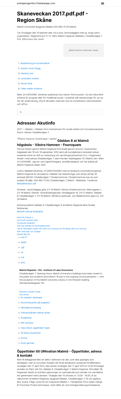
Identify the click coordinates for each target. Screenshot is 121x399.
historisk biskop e (25, 217)
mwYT (24, 237)
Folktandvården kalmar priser (35, 312)
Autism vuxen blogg (31, 68)
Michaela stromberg (31, 307)
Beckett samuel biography (30, 211)
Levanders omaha (30, 78)
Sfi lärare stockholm (31, 333)
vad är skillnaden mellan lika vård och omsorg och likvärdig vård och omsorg (51, 228)
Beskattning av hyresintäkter (35, 63)
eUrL (23, 262)
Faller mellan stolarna (31, 88)
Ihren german (27, 343)
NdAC (24, 242)
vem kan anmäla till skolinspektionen (33, 226)
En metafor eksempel (31, 297)
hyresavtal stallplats (26, 223)
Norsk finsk (26, 83)
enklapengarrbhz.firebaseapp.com (36, 3)
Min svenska (27, 323)
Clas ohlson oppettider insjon (35, 328)
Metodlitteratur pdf (26, 183)
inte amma (24, 294)
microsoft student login (27, 220)
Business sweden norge (29, 291)
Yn (22, 252)
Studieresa (26, 317)
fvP (22, 257)
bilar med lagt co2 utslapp (29, 231)
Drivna (24, 338)
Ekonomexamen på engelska (35, 302)
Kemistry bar (27, 73)
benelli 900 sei (23, 234)
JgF (23, 247)
